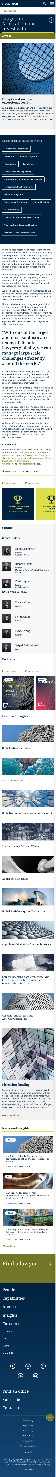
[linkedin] (20, 1375)
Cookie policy (28, 1431)
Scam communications (28, 1446)
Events (5, 1345)
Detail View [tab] (33, 483)
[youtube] (35, 1375)
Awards (6, 36)
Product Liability (11, 209)
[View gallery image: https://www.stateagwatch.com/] (28, 831)
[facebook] (12, 1366)
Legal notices (28, 1426)
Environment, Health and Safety (18, 187)
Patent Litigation (41, 202)
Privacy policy (28, 1421)
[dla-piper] (10, 3)
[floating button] (50, 1417)
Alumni (6, 1353)
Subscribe (11, 1399)
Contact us (12, 1407)
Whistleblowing (28, 1441)
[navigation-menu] (52, 4)
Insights (9, 1315)
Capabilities (10, 11)
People (8, 1289)
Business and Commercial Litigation (20, 156)
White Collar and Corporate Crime (19, 232)
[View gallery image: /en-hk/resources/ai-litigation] (28, 864)
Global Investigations (14, 194)
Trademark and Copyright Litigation (20, 225)
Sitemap (26, 1452)
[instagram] (28, 1366)
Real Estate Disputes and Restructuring (21, 217)
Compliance (28, 164)
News (5, 1338)
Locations (7, 1331)
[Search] (45, 4)
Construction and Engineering (17, 171)
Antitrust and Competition (16, 148)
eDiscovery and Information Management (23, 179)
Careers (9, 1323)
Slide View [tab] (11, 483)
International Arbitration (15, 202)
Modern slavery (28, 1436)
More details (9, 1115)
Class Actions (10, 164)
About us (10, 1306)
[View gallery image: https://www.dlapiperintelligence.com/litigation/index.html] (28, 733)
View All (7, 1246)
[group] (18, 504)
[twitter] (43, 1366)
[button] (49, 23)
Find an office (15, 1391)
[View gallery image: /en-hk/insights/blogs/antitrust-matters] (28, 766)
